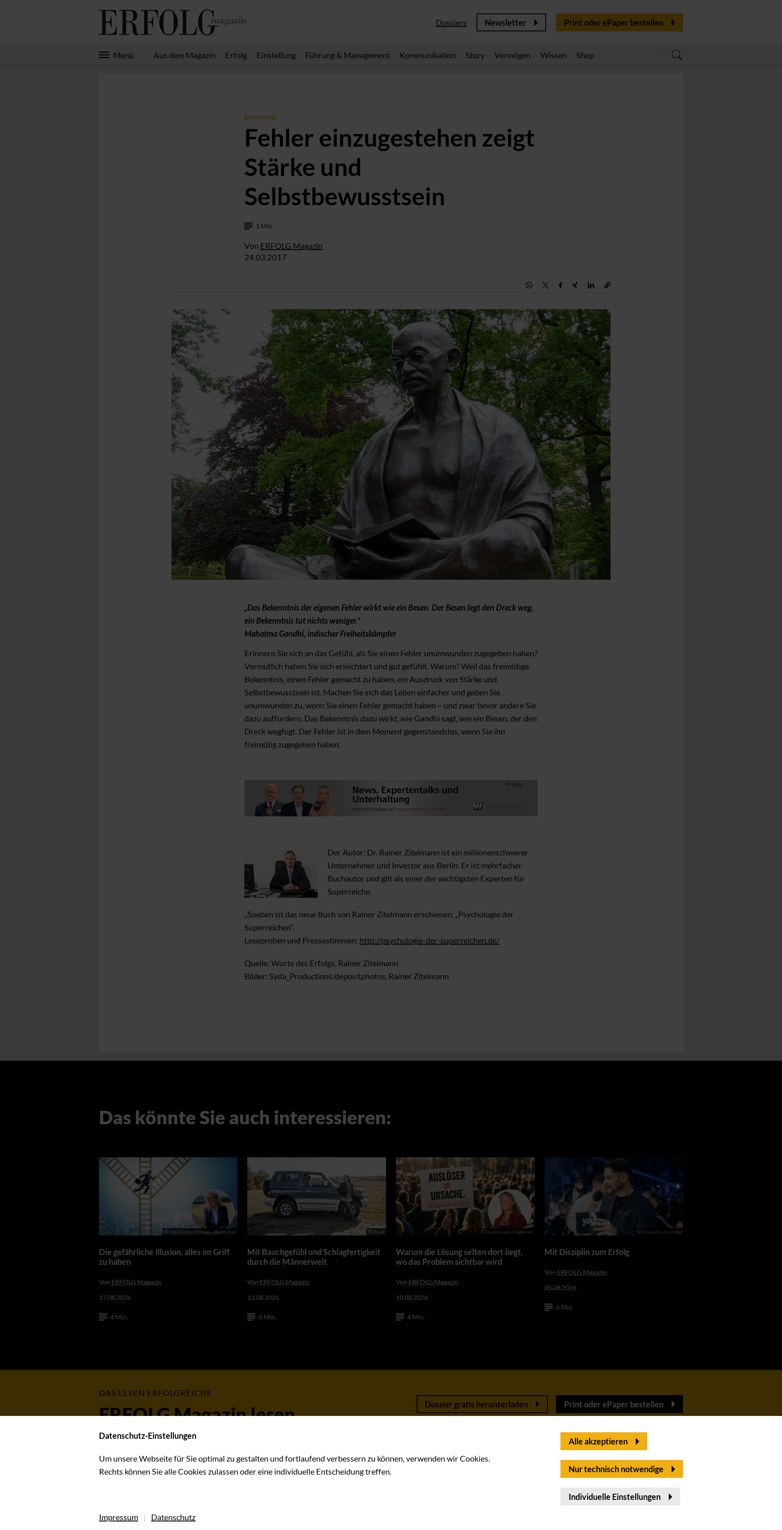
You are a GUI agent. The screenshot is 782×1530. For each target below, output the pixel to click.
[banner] (391, 765)
